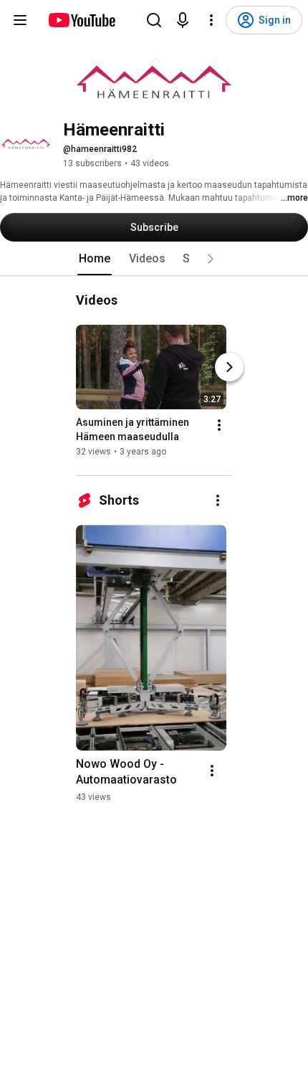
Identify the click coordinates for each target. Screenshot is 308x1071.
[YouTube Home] (81, 20)
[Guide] (20, 20)
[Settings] (211, 20)
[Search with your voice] (182, 20)
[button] (210, 259)
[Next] (229, 367)
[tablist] (154, 259)
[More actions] (219, 425)
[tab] (94, 259)
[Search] (154, 20)
